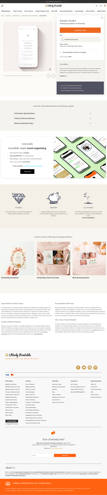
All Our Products (30, 384)
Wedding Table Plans (11, 397)
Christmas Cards (30, 405)
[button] (49, 76)
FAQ (92, 392)
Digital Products (16, 15)
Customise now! (80, 30)
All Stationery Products (32, 412)
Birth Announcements (81, 278)
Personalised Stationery (32, 397)
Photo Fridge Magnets (11, 402)
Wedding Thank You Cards (12, 386)
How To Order (56, 399)
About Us (93, 384)
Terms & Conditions (96, 389)
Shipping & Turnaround (58, 397)
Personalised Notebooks (32, 410)
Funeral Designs (30, 392)
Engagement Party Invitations (34, 415)
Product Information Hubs (33, 423)
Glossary (54, 389)
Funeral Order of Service (12, 394)
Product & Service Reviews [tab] (24, 118)
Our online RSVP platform (78, 392)
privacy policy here (56, 448)
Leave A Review (56, 394)
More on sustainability (88, 217)
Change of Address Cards (12, 392)
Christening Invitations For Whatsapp (30, 15)
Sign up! (64, 455)
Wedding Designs (30, 386)
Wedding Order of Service (12, 389)
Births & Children (30, 399)
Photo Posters (9, 412)
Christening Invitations (9, 278)
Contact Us (95, 330)
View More (62, 76)
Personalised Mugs (31, 407)
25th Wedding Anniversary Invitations (36, 420)
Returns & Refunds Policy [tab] (23, 123)
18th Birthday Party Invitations (34, 417)
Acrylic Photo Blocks (11, 399)
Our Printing (74, 384)
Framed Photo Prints (11, 405)
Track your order (56, 384)
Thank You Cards (30, 389)
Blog (53, 392)
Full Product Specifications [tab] (24, 113)
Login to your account (58, 402)
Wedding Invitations (10, 384)
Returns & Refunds (96, 397)
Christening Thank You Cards (48, 278)
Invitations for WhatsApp (32, 402)
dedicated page (38, 334)
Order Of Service (30, 394)
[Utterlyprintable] (53, 6)
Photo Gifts (8, 415)
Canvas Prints (9, 410)
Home (2, 15)
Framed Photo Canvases (12, 407)
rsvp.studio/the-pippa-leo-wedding (32, 166)
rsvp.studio (11, 421)
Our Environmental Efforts (78, 386)
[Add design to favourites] (102, 18)
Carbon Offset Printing (77, 389)
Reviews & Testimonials (58, 386)
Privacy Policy (94, 394)
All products (8, 15)
